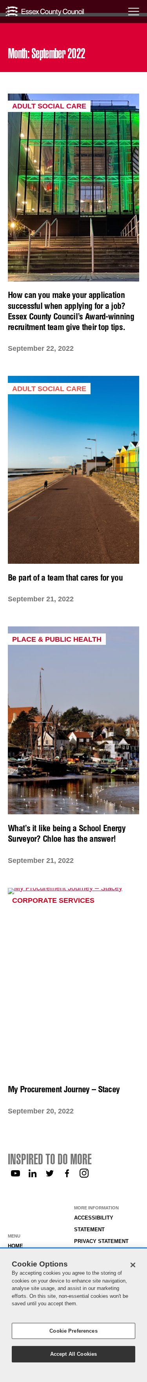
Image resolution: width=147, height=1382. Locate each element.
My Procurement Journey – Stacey (64, 1089)
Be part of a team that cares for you (65, 577)
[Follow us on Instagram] (84, 1173)
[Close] (133, 1264)
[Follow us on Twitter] (49, 1173)
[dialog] (73, 1315)
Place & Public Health (57, 639)
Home (15, 1246)
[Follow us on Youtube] (15, 1173)
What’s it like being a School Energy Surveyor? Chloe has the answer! (66, 833)
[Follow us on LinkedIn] (32, 1173)
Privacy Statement (101, 1241)
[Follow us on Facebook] (67, 1173)
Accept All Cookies (73, 1354)
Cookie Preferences (73, 1331)
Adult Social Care (49, 106)
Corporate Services (53, 900)
